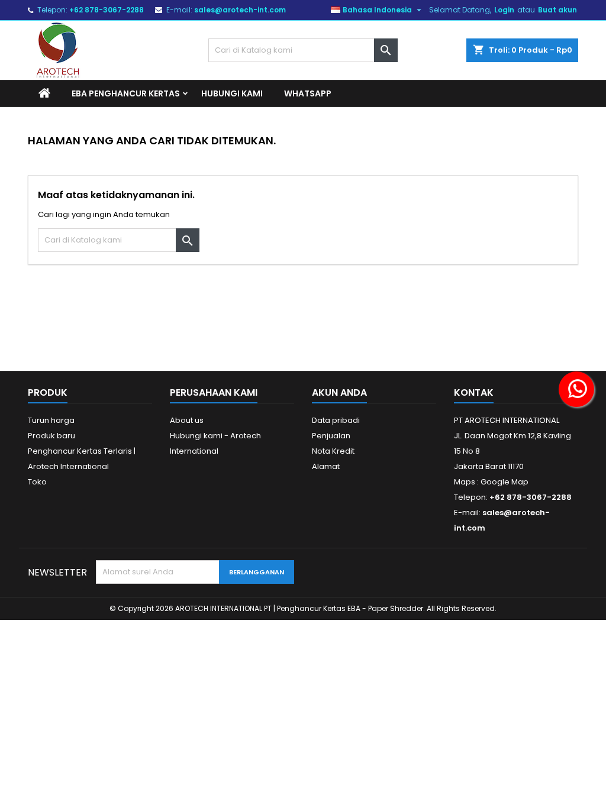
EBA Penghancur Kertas (126, 93)
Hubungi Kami (232, 93)
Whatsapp (307, 93)
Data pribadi (336, 420)
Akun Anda (339, 392)
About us (187, 420)
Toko (37, 481)
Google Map (504, 481)
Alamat (326, 466)
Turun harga (51, 420)
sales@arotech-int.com (240, 10)
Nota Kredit (333, 451)
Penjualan (331, 435)
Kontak (474, 392)
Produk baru (51, 435)
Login (504, 10)
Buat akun (557, 10)
